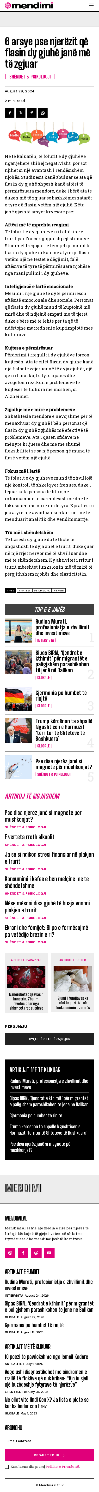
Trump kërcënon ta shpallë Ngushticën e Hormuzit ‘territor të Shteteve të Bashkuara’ (64, 730)
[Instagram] (10, 1253)
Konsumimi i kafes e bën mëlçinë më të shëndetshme (47, 882)
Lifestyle (13, 1392)
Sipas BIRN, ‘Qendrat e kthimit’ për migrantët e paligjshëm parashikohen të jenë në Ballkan (62, 662)
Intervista (45, 640)
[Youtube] (49, 1253)
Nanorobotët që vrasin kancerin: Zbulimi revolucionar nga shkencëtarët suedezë (26, 1001)
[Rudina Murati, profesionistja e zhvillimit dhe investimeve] (18, 631)
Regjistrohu (46, 1455)
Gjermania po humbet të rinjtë (61, 696)
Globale (43, 678)
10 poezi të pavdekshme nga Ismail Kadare (46, 1357)
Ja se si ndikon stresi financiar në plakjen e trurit (49, 858)
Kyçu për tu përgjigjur (49, 1039)
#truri (59, 590)
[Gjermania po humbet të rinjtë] (18, 699)
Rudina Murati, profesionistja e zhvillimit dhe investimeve (63, 627)
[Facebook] (9, 113)
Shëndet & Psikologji (54, 774)
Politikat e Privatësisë (62, 1466)
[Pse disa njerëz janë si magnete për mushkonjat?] (18, 767)
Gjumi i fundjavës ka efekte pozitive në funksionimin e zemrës (73, 1003)
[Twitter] (20, 113)
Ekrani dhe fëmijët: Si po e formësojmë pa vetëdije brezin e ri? (46, 931)
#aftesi (24, 590)
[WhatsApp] (43, 113)
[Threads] (36, 1253)
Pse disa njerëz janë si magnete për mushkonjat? (64, 764)
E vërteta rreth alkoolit (30, 836)
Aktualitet (14, 1364)
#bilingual (42, 590)
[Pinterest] (32, 113)
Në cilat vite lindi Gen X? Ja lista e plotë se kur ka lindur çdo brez (47, 1402)
